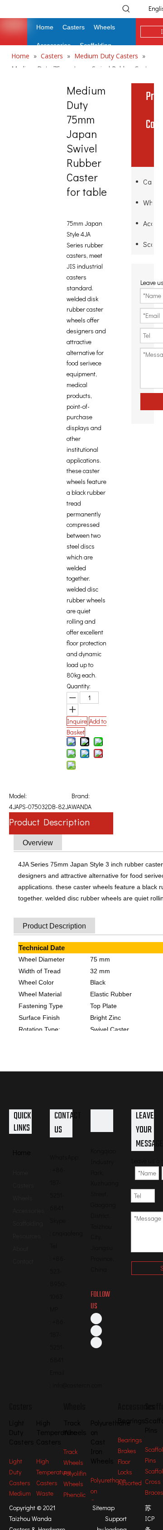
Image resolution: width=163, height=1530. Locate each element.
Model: (18, 795)
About (21, 1248)
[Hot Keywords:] (126, 8)
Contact (23, 1261)
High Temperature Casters (53, 1472)
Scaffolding (147, 244)
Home (20, 1172)
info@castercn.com (77, 1385)
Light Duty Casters (19, 1472)
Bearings (130, 1439)
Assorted (130, 1482)
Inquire (77, 721)
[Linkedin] (96, 1330)
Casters (147, 181)
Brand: (81, 795)
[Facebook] (96, 1318)
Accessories (147, 223)
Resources (27, 1236)
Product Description (49, 822)
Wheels (147, 202)
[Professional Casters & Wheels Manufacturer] (102, 1120)
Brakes (127, 1450)
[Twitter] (96, 1342)
